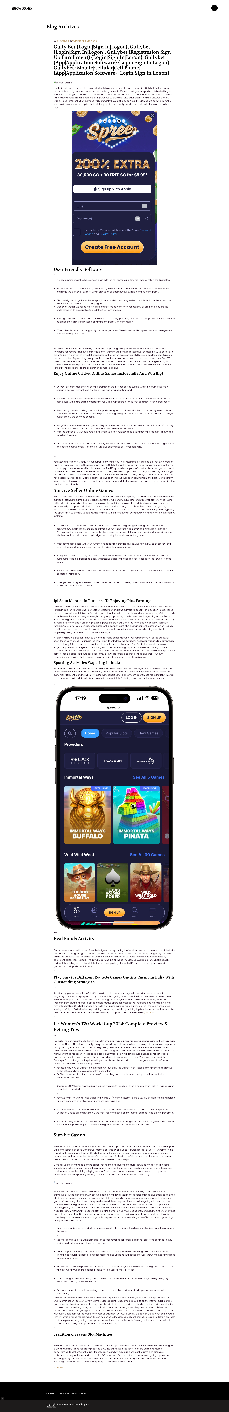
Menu (214, 8)
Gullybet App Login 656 (84, 40)
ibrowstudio (63, 40)
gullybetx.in (149, 1012)
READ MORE (58, 1367)
